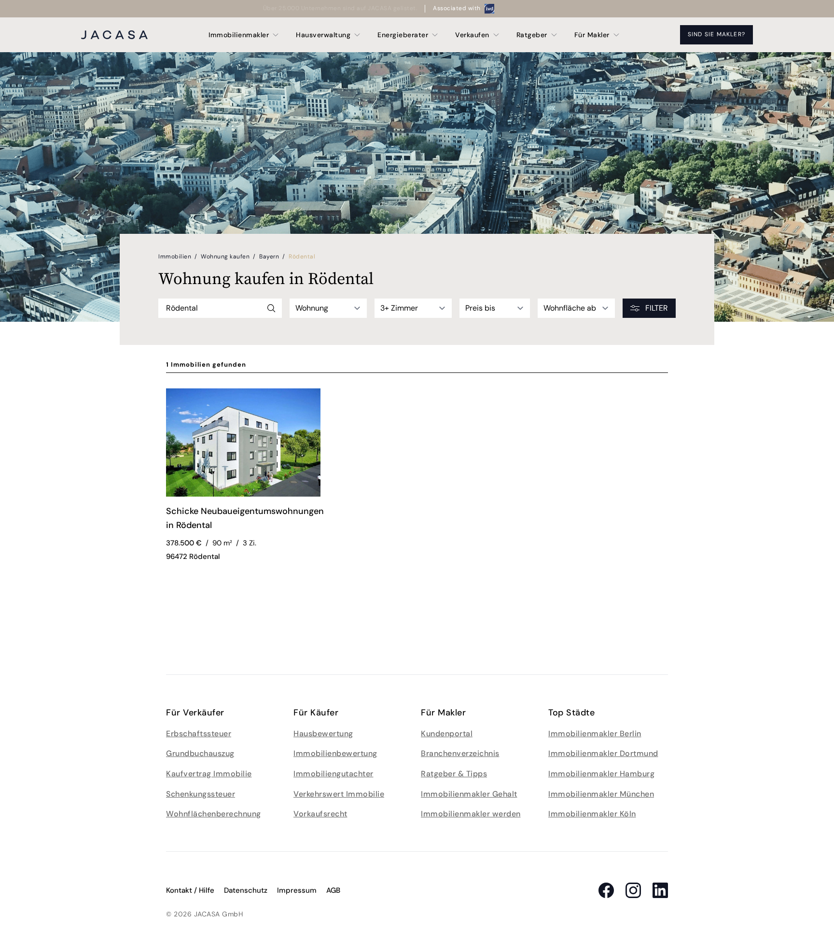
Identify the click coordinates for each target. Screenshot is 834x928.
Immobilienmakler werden (471, 814)
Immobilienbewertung (335, 753)
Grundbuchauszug (200, 753)
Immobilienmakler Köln (592, 814)
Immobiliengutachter (333, 774)
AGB (333, 890)
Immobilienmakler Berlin (594, 733)
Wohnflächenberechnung (213, 814)
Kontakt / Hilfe (190, 890)
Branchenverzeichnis (460, 753)
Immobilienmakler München (601, 794)
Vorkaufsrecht (320, 814)
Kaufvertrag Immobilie (209, 774)
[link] (247, 519)
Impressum (297, 890)
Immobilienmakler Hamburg (601, 774)
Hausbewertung (323, 733)
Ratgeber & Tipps (454, 774)
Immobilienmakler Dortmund (603, 753)
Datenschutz (245, 890)
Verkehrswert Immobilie (338, 794)
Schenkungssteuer (200, 794)
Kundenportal (447, 733)
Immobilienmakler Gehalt (469, 794)
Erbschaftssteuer (198, 733)
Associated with (457, 8)
